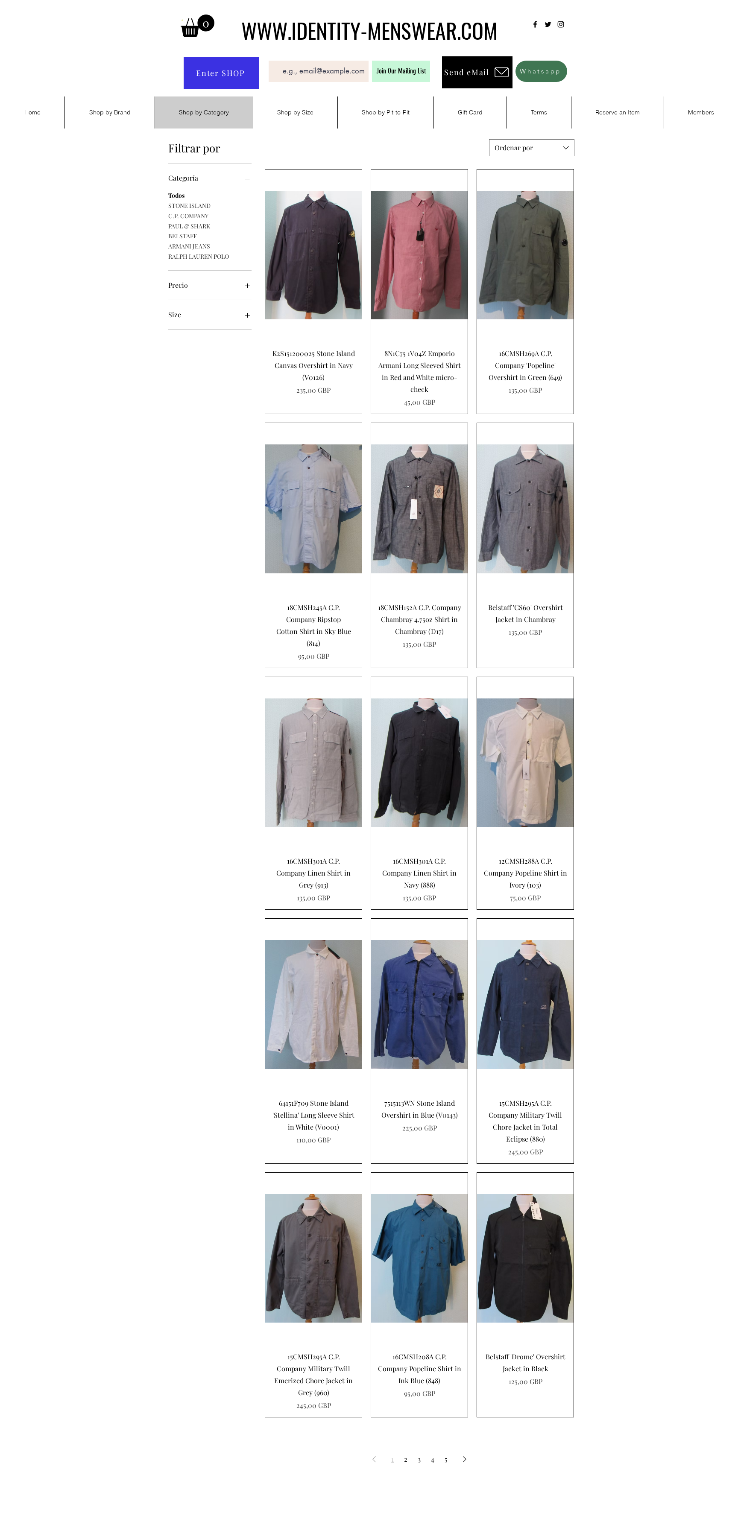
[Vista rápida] (313, 255)
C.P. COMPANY (188, 216)
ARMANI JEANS (189, 246)
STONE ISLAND (189, 206)
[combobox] (531, 147)
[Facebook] (535, 24)
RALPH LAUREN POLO (198, 256)
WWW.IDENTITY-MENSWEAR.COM (369, 30)
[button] (197, 26)
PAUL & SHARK (189, 226)
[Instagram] (560, 24)
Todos (176, 195)
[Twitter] (548, 24)
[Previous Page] (374, 1459)
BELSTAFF (182, 236)
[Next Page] (465, 1459)
